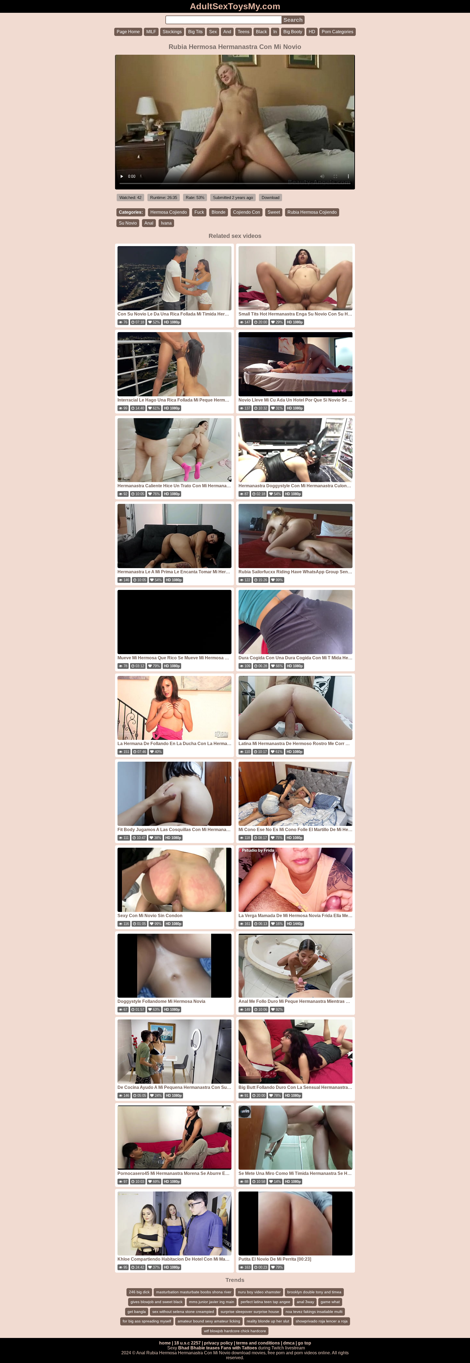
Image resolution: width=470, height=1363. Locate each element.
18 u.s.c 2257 (187, 1343)
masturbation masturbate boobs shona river (193, 1292)
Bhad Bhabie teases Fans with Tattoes (217, 1348)
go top (304, 1343)
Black (261, 31)
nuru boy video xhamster (259, 1292)
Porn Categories (337, 31)
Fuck (199, 212)
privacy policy (218, 1343)
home (165, 1343)
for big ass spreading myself (147, 1321)
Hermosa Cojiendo (168, 212)
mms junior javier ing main (211, 1302)
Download (270, 197)
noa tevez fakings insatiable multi (314, 1311)
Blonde (218, 212)
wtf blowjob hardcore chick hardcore (235, 1331)
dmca (289, 1343)
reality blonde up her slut (268, 1321)
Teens (243, 31)
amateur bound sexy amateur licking (209, 1321)
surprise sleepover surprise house (250, 1311)
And (227, 31)
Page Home (128, 31)
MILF (151, 31)
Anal (148, 223)
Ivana (166, 223)
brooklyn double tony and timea (314, 1292)
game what (330, 1302)
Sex (213, 31)
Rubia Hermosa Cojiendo (312, 212)
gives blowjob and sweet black (157, 1302)
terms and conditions (258, 1343)
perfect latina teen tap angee (265, 1302)
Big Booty (292, 31)
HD (312, 31)
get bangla (137, 1311)
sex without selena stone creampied (183, 1311)
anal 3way (305, 1302)
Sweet (274, 212)
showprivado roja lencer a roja (322, 1321)
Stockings (172, 31)
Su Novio (128, 223)
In (275, 31)
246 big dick (139, 1292)
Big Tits (195, 31)
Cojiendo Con (246, 212)
